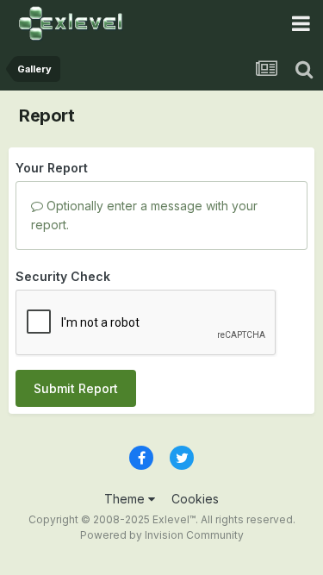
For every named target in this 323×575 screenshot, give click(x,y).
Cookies (195, 498)
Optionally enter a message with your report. (144, 215)
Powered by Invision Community (162, 534)
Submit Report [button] (76, 388)
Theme (126, 498)
